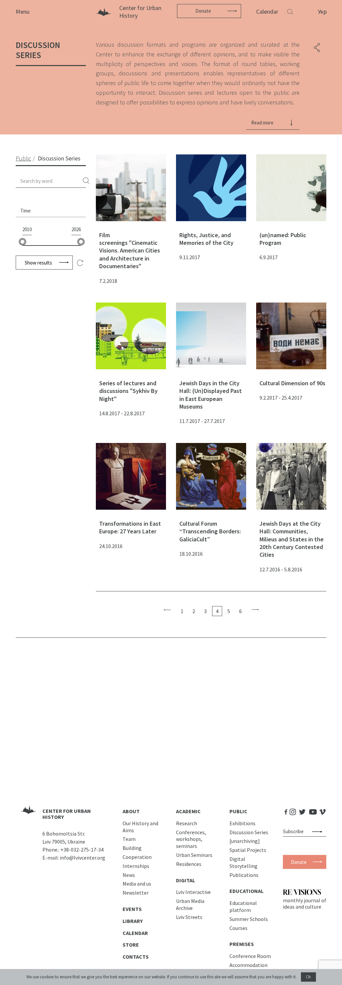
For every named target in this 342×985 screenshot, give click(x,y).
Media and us (137, 883)
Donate (203, 11)
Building (132, 848)
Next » (255, 610)
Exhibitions (242, 823)
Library (133, 921)
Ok (308, 977)
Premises (241, 944)
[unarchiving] (244, 841)
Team (129, 839)
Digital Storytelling (243, 862)
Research (186, 823)
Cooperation (137, 857)
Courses (238, 928)
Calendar (267, 11)
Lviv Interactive (193, 892)
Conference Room (250, 956)
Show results (38, 263)
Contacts (136, 956)
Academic (188, 811)
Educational (246, 891)
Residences (188, 864)
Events (132, 909)
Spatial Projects (247, 850)
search (86, 180)
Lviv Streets (189, 917)
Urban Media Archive (190, 904)
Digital (185, 880)
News (129, 875)
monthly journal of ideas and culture (304, 903)
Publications (244, 875)
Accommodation (248, 965)
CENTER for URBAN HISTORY (66, 814)
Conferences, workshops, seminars (191, 839)
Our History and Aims (140, 827)
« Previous (167, 610)
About (131, 811)
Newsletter (136, 892)
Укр (322, 11)
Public (238, 811)
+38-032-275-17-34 (82, 849)
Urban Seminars (194, 855)
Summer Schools (248, 919)
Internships (136, 866)
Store (131, 944)
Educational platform (243, 906)
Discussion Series (248, 832)
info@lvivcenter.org (82, 857)
